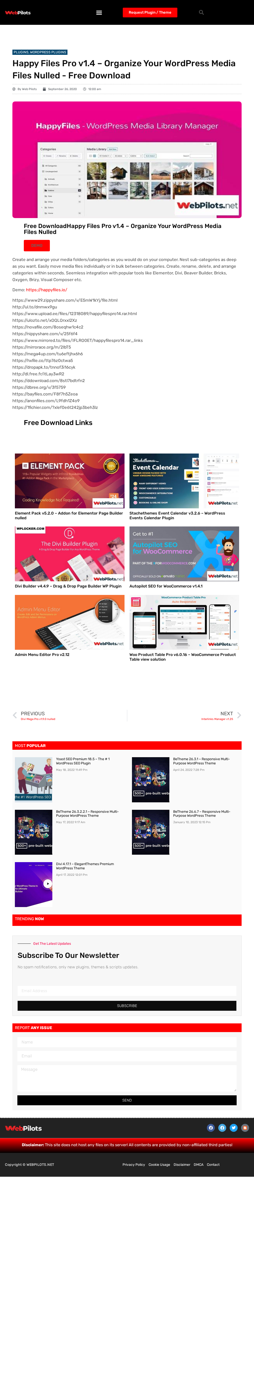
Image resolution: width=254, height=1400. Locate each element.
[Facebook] (211, 1128)
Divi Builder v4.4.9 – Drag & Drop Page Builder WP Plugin (68, 586)
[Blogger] (245, 1128)
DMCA (198, 1165)
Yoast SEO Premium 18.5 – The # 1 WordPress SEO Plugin (83, 761)
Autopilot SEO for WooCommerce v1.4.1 (165, 586)
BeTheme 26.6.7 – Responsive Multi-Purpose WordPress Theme (201, 814)
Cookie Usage (159, 1165)
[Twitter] (234, 1128)
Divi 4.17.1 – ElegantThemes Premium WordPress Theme (85, 866)
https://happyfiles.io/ (46, 289)
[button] (99, 12)
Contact (213, 1165)
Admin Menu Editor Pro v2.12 (42, 654)
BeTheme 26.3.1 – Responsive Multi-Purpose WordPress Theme (201, 761)
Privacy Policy (134, 1165)
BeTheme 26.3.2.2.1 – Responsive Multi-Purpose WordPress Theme (87, 814)
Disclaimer (182, 1165)
